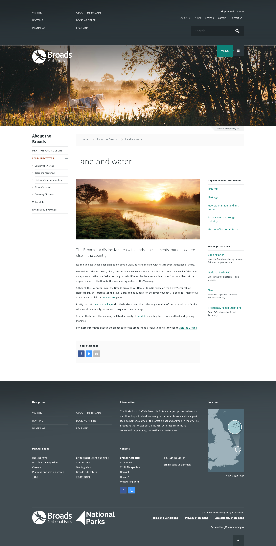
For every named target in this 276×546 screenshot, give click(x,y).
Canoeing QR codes (44, 194)
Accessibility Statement (229, 518)
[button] (81, 353)
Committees (83, 462)
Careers (222, 18)
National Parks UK (223, 276)
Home (85, 139)
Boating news (39, 457)
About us (185, 18)
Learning (82, 28)
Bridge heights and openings (92, 457)
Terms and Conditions (164, 518)
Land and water (43, 158)
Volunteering (83, 476)
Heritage (213, 197)
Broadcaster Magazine (44, 462)
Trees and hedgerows (45, 172)
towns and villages (103, 304)
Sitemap (209, 18)
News (198, 18)
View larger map (235, 475)
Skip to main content (233, 11)
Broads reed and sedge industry (221, 219)
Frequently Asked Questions (224, 311)
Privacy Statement (196, 518)
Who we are (109, 297)
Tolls (35, 476)
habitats (141, 316)
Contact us (236, 18)
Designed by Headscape (234, 527)
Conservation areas (44, 165)
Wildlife (38, 201)
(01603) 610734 (177, 457)
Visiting (37, 12)
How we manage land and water (223, 207)
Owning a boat (84, 467)
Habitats (213, 189)
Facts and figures (44, 209)
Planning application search (48, 472)
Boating (37, 20)
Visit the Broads (188, 327)
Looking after (86, 20)
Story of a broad (42, 187)
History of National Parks (223, 229)
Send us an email (181, 464)
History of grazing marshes (48, 180)
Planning (38, 28)
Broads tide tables (86, 472)
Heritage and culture (47, 150)
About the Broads (88, 12)
